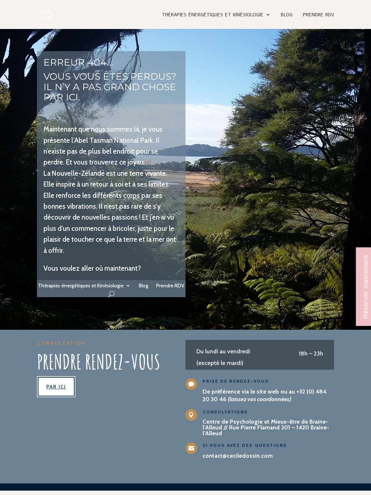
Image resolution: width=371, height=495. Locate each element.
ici (147, 162)
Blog (287, 14)
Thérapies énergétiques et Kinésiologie (212, 14)
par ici (56, 387)
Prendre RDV (318, 14)
